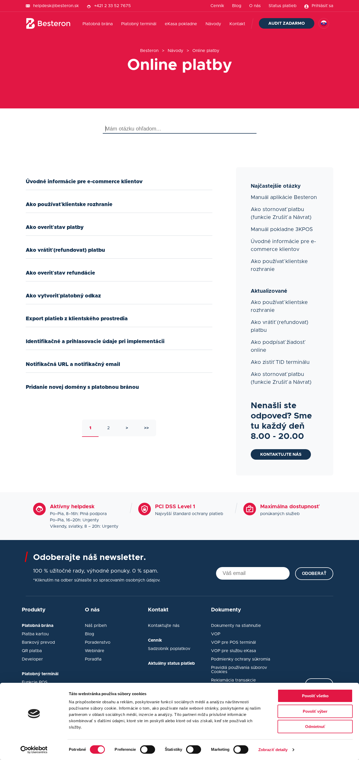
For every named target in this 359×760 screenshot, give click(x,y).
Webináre (94, 651)
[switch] (147, 749)
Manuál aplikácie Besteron (284, 197)
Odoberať (314, 573)
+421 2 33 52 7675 (112, 6)
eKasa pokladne (181, 24)
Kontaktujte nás (280, 454)
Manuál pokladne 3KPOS (282, 229)
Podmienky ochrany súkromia (240, 659)
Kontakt (237, 24)
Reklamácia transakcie (233, 680)
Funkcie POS (35, 682)
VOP (215, 634)
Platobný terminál (138, 24)
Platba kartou (35, 634)
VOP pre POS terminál (233, 642)
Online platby (205, 51)
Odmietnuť (315, 726)
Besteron (149, 51)
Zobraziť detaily (273, 749)
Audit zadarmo (286, 23)
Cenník (217, 6)
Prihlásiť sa (322, 6)
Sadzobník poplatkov (169, 649)
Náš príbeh (96, 625)
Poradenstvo (97, 642)
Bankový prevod (38, 642)
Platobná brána (98, 24)
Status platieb (282, 6)
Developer (32, 659)
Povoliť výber (315, 711)
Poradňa (93, 659)
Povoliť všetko (315, 696)
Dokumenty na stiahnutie (236, 625)
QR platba (32, 651)
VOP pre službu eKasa (233, 651)
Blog (236, 6)
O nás (255, 6)
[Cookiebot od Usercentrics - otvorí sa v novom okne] (34, 750)
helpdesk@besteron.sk (56, 6)
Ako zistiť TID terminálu (280, 362)
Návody (213, 24)
